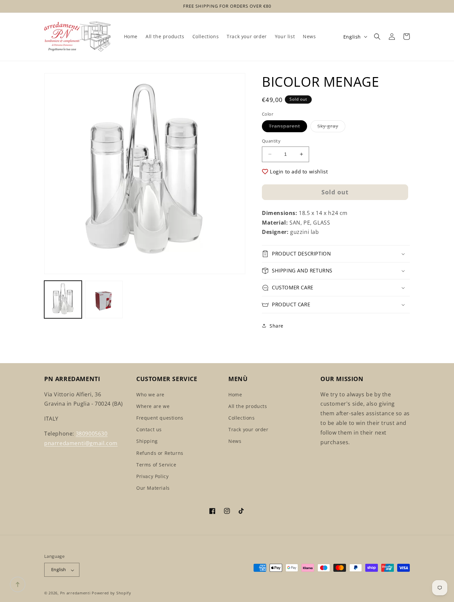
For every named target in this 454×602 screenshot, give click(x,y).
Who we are (150, 394)
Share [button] (277, 326)
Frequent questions (159, 418)
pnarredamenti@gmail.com (81, 443)
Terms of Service (156, 464)
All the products (247, 406)
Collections (241, 418)
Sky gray (331, 127)
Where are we (153, 406)
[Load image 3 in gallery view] (104, 299)
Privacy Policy (152, 476)
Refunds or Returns (159, 453)
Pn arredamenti (76, 593)
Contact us (149, 429)
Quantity (271, 141)
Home (235, 394)
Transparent (288, 127)
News (234, 441)
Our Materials (153, 488)
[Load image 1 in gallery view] (63, 299)
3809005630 (92, 433)
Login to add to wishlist (299, 171)
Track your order (248, 429)
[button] (377, 36)
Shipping (147, 441)
